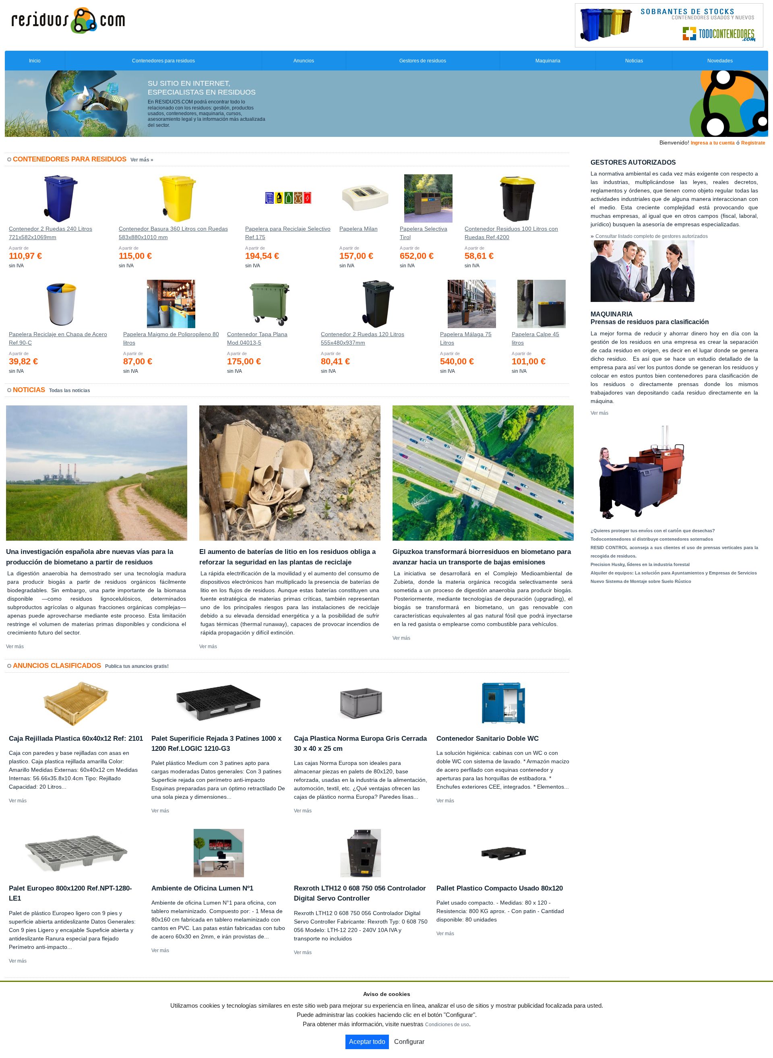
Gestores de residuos (422, 61)
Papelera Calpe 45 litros (535, 338)
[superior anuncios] (669, 25)
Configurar (409, 1041)
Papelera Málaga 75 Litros (466, 338)
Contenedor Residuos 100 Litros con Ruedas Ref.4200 (511, 232)
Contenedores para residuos (163, 61)
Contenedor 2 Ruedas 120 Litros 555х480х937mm (362, 338)
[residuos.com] (68, 20)
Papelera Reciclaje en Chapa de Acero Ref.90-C (58, 338)
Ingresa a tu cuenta (713, 143)
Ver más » (141, 160)
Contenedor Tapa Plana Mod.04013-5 (257, 338)
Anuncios (303, 61)
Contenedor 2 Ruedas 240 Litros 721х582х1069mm (50, 232)
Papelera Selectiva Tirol (423, 232)
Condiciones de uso (447, 1024)
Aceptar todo (367, 1041)
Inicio (35, 61)
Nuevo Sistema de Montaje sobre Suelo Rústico (641, 581)
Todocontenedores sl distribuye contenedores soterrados (652, 539)
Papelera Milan (358, 228)
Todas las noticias (69, 390)
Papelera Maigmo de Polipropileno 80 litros (171, 338)
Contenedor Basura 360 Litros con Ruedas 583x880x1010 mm (173, 232)
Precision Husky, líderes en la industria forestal (640, 564)
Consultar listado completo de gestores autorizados (651, 236)
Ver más (15, 646)
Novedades (720, 61)
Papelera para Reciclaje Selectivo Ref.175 (288, 232)
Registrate (753, 143)
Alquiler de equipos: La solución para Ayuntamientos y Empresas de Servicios (674, 572)
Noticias (634, 61)
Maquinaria (547, 61)
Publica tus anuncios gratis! (137, 666)
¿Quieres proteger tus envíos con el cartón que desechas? (653, 530)
